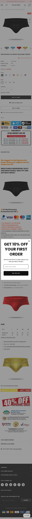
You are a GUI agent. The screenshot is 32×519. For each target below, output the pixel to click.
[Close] (29, 241)
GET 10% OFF (16, 273)
